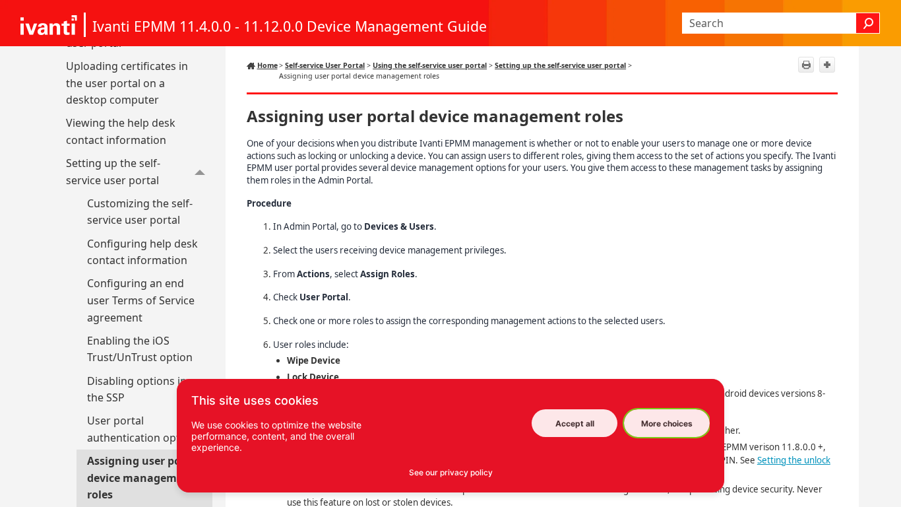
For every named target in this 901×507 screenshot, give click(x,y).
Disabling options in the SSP (137, 389)
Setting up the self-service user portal (113, 171)
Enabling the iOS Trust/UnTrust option (140, 349)
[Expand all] (827, 65)
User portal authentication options (144, 429)
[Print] (806, 65)
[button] (868, 23)
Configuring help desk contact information (142, 252)
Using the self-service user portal (430, 65)
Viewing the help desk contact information (120, 131)
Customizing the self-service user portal (140, 212)
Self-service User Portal (325, 65)
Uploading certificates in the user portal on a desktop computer (127, 83)
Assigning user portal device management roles (143, 478)
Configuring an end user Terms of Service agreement (141, 300)
